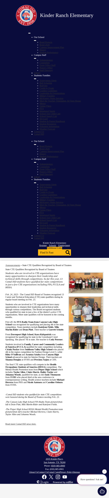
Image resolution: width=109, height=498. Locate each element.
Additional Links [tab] (54, 248)
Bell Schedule (46, 83)
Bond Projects (46, 42)
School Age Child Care (50, 113)
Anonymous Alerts (48, 80)
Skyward (44, 119)
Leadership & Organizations (52, 93)
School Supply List (48, 116)
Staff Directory (46, 70)
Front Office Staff (47, 65)
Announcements (12, 265)
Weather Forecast (47, 129)
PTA (42, 108)
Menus (43, 103)
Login (45, 482)
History (43, 50)
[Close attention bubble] (104, 471)
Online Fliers (45, 106)
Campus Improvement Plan (52, 47)
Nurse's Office (46, 68)
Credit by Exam (47, 88)
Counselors (45, 62)
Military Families (47, 96)
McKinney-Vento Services (51, 98)
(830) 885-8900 (58, 466)
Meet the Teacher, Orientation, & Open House (60, 101)
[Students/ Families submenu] (35, 78)
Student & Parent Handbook (52, 121)
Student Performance (49, 52)
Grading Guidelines (48, 91)
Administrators (46, 60)
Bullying (43, 85)
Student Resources (48, 124)
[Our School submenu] (35, 40)
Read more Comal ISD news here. (20, 424)
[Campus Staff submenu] (35, 58)
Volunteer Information (49, 126)
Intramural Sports (47, 111)
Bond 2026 (45, 45)
